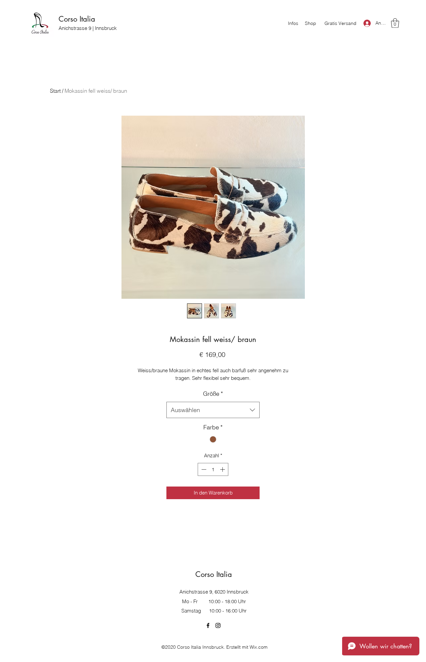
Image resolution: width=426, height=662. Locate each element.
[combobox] (213, 410)
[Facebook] (208, 625)
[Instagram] (218, 625)
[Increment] (223, 469)
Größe (213, 393)
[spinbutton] (213, 469)
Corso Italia (77, 19)
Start (55, 90)
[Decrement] (203, 469)
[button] (395, 23)
